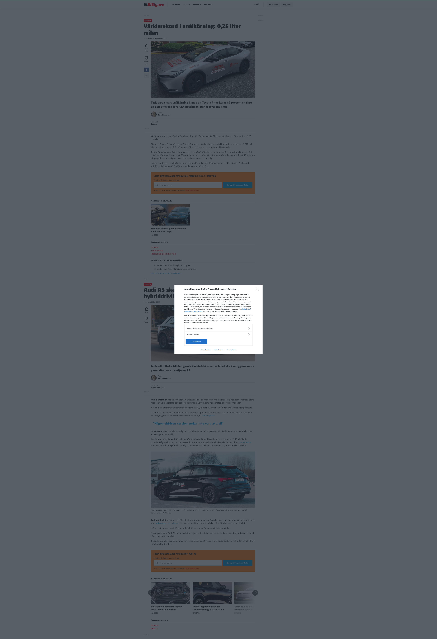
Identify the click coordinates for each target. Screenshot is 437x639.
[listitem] (218, 328)
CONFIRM (196, 341)
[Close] (258, 289)
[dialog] (218, 319)
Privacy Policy (231, 350)
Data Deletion (206, 350)
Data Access (218, 350)
